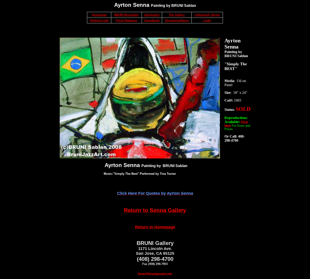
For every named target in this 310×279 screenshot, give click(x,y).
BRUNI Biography (126, 15)
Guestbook (152, 20)
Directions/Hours (177, 20)
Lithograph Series (207, 15)
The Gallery (177, 15)
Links (207, 20)
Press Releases (126, 20)
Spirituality (152, 15)
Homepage (99, 15)
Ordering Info (99, 20)
